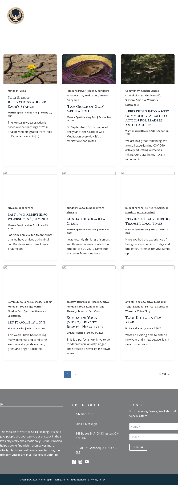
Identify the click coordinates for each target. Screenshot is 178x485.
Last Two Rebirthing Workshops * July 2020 (29, 216)
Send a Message (86, 424)
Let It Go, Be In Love (27, 322)
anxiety (71, 301)
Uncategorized (146, 212)
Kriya (11, 208)
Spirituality (132, 104)
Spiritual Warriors (147, 100)
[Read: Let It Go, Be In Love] (30, 280)
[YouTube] (87, 462)
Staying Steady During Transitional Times (147, 221)
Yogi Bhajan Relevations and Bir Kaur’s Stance (27, 102)
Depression (84, 301)
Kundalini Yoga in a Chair (86, 221)
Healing (91, 90)
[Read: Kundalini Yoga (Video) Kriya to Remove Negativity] (89, 280)
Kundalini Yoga (17, 90)
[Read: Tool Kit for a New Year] (148, 280)
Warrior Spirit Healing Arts (52, 479)
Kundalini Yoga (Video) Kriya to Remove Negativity (85, 322)
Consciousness (150, 90)
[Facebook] (74, 462)
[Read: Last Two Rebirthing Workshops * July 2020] (30, 186)
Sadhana (138, 306)
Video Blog (143, 311)
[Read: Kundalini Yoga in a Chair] (89, 186)
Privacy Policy (98, 479)
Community (132, 90)
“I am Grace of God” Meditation (85, 108)
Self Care (150, 208)
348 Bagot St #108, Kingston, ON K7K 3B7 (97, 436)
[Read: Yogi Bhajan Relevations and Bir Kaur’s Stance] (30, 69)
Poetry (104, 95)
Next (164, 374)
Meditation (91, 95)
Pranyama (73, 100)
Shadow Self (152, 95)
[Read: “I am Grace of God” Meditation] (89, 69)
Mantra (78, 95)
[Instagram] (80, 462)
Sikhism (130, 100)
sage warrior (35, 306)
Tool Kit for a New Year (143, 320)
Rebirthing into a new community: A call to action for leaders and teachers (147, 118)
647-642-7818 (84, 414)
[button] (131, 10)
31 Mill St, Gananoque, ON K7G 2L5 (96, 450)
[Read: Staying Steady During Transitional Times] (148, 186)
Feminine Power (76, 90)
